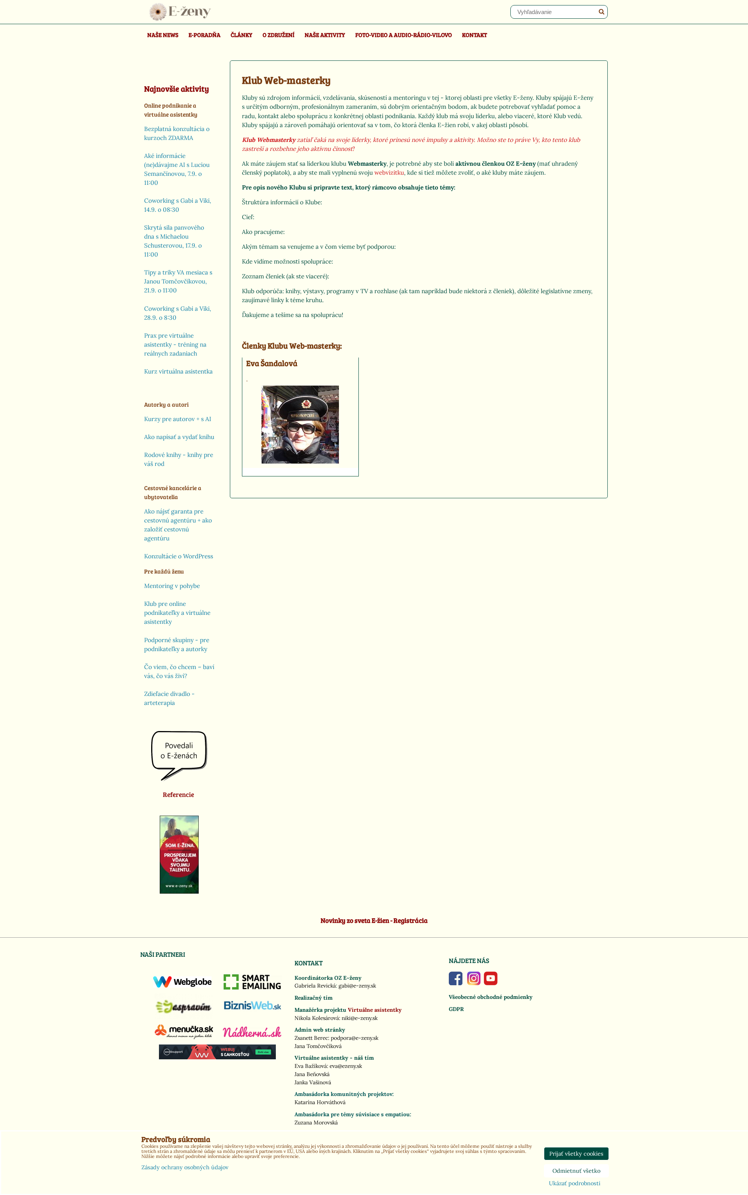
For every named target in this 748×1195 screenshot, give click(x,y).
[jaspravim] (184, 1016)
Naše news (162, 34)
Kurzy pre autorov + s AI (177, 419)
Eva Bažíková (311, 1065)
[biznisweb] (253, 1010)
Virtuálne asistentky (375, 1009)
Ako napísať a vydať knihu (179, 437)
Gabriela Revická (315, 985)
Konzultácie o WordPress (178, 556)
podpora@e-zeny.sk (354, 1037)
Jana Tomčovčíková (318, 1046)
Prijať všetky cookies (576, 1153)
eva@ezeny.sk (346, 1065)
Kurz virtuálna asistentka (178, 371)
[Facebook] (455, 983)
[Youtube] (490, 983)
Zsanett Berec (311, 1037)
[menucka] (184, 1039)
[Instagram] (474, 983)
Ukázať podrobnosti (574, 1184)
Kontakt (474, 34)
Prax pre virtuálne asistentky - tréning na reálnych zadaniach (175, 344)
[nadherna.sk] (252, 1035)
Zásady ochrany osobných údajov (184, 1167)
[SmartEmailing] (253, 987)
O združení (279, 34)
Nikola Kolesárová (317, 1018)
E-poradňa (205, 34)
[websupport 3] (217, 1057)
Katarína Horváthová (320, 1102)
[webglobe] (182, 985)
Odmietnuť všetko (576, 1170)
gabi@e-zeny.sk (357, 985)
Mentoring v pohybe (172, 586)
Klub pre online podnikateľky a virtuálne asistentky (177, 612)
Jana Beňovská (312, 1074)
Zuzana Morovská (316, 1122)
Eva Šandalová (271, 363)
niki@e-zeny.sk (360, 1018)
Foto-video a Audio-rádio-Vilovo (403, 34)
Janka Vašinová (313, 1082)
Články (241, 34)
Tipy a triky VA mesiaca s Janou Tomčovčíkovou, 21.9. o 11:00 (178, 281)
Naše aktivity (325, 34)
